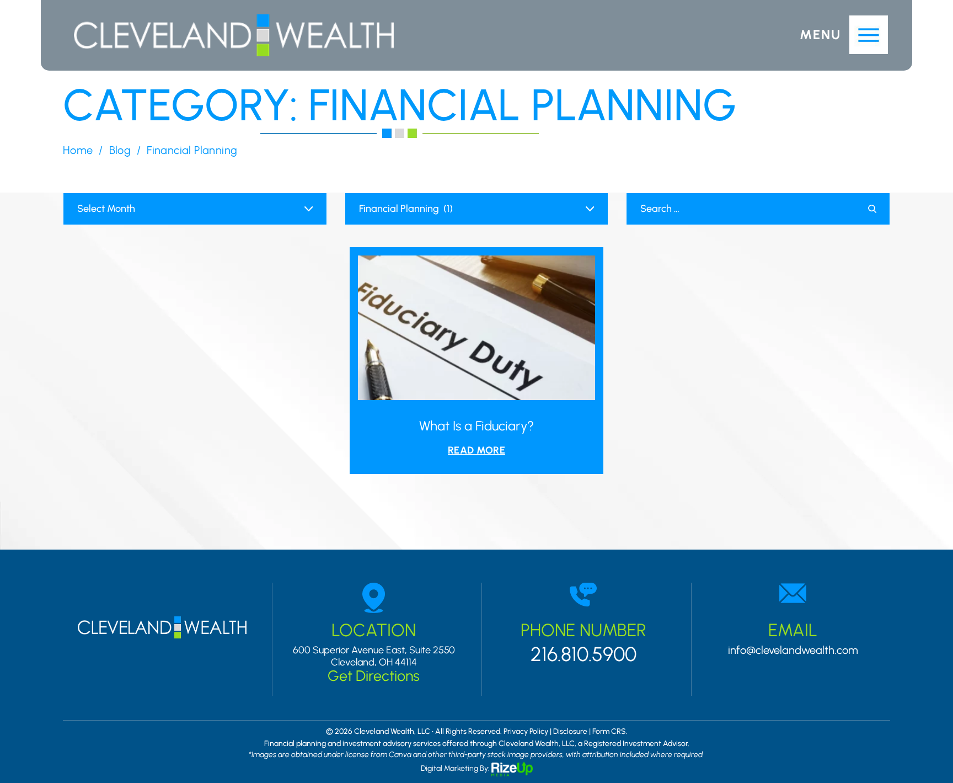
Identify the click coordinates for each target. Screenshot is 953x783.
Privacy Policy (526, 732)
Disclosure (570, 732)
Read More (476, 450)
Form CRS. (610, 732)
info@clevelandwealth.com (793, 650)
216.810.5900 (583, 654)
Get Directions (374, 675)
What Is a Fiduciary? (476, 426)
